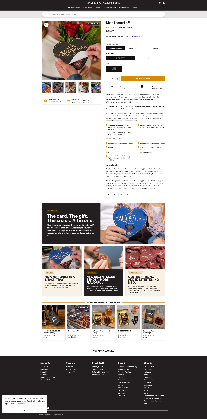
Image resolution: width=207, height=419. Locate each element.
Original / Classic (115, 48)
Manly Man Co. (47, 415)
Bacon (120, 377)
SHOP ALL (136, 8)
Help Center (71, 369)
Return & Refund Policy (101, 372)
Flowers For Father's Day (127, 367)
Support (70, 363)
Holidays (147, 372)
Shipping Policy (98, 374)
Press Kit (43, 372)
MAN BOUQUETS (73, 8)
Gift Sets (121, 395)
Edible (120, 385)
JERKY (97, 8)
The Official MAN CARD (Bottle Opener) (51, 332)
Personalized (149, 380)
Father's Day (149, 367)
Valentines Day (123, 369)
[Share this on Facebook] (114, 194)
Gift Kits (121, 393)
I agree (24, 410)
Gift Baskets (123, 388)
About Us (45, 363)
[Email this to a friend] (127, 194)
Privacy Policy (97, 367)
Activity (121, 374)
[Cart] (159, 3)
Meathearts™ (73, 331)
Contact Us (70, 372)
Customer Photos (47, 377)
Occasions (148, 377)
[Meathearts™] (71, 50)
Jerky (146, 374)
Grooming (148, 369)
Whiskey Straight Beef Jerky (101, 332)
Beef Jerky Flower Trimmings (149, 332)
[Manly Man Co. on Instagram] (48, 408)
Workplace (148, 385)
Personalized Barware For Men (154, 402)
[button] (47, 335)
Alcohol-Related (124, 372)
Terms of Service (98, 369)
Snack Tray (120, 58)
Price (146, 390)
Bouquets (122, 380)
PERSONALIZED (110, 8)
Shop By (122, 363)
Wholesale (70, 367)
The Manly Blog (46, 380)
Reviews (43, 374)
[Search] (46, 14)
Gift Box (150, 58)
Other (146, 393)
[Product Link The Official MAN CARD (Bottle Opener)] (53, 317)
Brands (147, 388)
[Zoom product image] (46, 25)
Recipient (147, 382)
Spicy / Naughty (135, 48)
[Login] (163, 3)
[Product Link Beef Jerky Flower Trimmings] (153, 317)
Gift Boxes (122, 390)
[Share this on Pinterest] (121, 194)
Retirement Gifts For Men (154, 395)
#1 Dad (155, 48)
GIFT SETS (87, 8)
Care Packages (124, 382)
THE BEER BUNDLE (124, 331)
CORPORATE (124, 8)
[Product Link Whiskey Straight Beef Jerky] (103, 317)
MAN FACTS (45, 369)
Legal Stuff (98, 363)
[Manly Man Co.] (103, 3)
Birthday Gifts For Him (152, 398)
